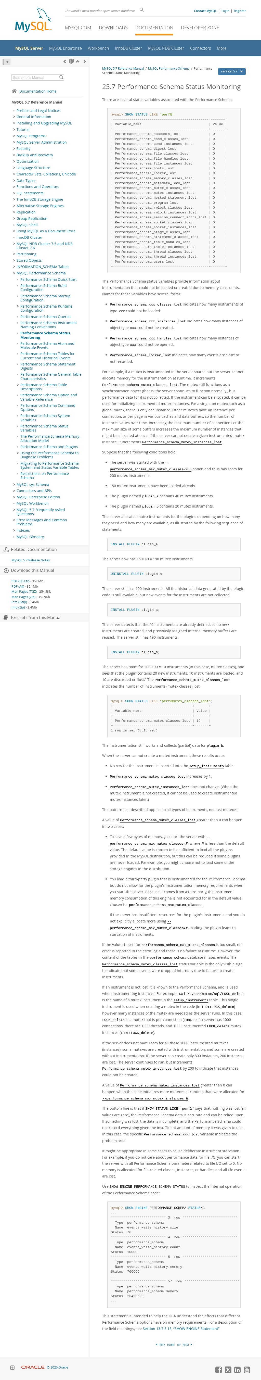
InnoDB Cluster (29, 237)
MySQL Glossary (30, 537)
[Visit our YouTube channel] (247, 1372)
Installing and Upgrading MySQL (44, 123)
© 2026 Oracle (57, 1367)
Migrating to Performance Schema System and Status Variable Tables (49, 465)
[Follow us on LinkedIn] (237, 1372)
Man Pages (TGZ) (24, 591)
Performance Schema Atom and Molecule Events (47, 345)
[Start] (71, 61)
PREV (161, 1345)
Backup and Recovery (35, 155)
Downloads (113, 27)
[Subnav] (14, 116)
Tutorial (23, 129)
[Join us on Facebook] (218, 1372)
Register (240, 11)
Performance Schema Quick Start (48, 279)
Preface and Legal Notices (39, 110)
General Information (34, 117)
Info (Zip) (18, 607)
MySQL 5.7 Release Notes (30, 560)
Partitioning (26, 254)
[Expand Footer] (12, 1368)
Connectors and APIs (34, 490)
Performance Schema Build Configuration (43, 287)
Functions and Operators (38, 186)
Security (23, 148)
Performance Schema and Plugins (49, 447)
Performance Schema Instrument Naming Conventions (48, 325)
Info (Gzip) (19, 602)
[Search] (61, 77)
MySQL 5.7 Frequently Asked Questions (41, 512)
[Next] (85, 61)
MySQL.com (78, 27)
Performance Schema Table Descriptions (43, 387)
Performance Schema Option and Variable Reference (48, 397)
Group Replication (32, 218)
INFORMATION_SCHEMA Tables (43, 266)
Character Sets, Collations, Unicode (46, 174)
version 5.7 (229, 71)
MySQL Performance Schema (41, 273)
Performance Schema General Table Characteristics (51, 376)
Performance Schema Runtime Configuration (46, 308)
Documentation (154, 27)
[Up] (78, 61)
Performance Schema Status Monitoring (45, 335)
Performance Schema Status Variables (44, 428)
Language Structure (33, 168)
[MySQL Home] (33, 20)
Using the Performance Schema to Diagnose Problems (49, 455)
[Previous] (65, 61)
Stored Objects (29, 260)
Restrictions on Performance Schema (44, 475)
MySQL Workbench (33, 503)
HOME (171, 1345)
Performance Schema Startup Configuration (45, 298)
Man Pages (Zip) (23, 597)
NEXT (186, 1345)
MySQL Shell (27, 225)
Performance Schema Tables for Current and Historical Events (47, 355)
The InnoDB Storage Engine (40, 199)
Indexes (23, 530)
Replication (26, 212)
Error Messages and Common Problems (42, 522)
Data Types (26, 180)
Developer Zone (200, 27)
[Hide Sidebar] (6, 62)
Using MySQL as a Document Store (46, 231)
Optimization (28, 161)
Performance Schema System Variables (45, 417)
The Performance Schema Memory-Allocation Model (50, 438)
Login (225, 11)
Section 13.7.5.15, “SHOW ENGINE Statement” (181, 1328)
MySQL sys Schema (33, 484)
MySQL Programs (31, 136)
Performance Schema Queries (45, 316)
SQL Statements (30, 193)
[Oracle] (33, 1367)
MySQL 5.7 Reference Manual (123, 68)
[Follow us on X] (228, 1372)
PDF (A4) (17, 586)
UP (178, 1345)
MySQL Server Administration (42, 142)
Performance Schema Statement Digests (47, 366)
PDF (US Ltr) (20, 581)
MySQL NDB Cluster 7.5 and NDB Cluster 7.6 (45, 246)
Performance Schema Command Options (47, 407)
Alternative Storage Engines (40, 206)
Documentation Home (38, 91)
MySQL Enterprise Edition (38, 497)
